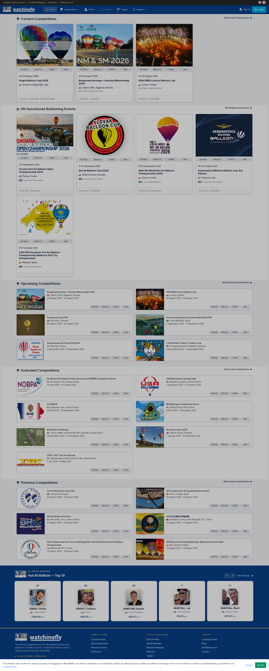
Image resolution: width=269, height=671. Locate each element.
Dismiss (249, 665)
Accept (260, 665)
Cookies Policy (10, 666)
